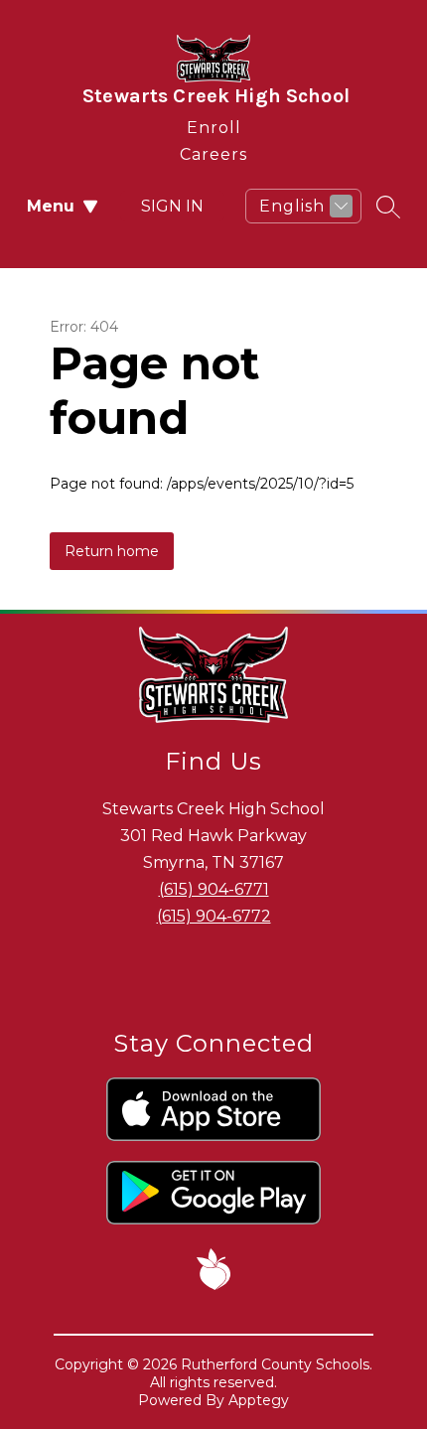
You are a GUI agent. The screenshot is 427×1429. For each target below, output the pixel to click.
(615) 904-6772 (214, 916)
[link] (214, 123)
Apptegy (258, 1400)
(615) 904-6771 (214, 889)
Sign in (172, 206)
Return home (112, 551)
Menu (50, 206)
